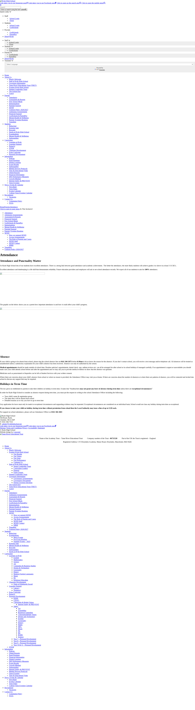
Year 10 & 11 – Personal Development (27, 645)
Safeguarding (14, 138)
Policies (12, 158)
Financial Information (16, 175)
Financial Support (15, 114)
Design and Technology (26, 617)
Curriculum (9, 140)
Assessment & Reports (17, 100)
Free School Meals (15, 102)
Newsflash (13, 187)
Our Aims (17, 458)
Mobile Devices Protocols (18, 169)
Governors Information (17, 83)
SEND (11, 108)
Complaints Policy (15, 201)
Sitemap (3, 428)
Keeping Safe (14, 128)
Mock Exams (18, 537)
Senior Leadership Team (22, 466)
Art (15, 564)
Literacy (16, 588)
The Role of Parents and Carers (20, 239)
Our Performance (20, 460)
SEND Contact (14, 243)
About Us (8, 77)
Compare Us (18, 462)
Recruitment (9, 195)
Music (16, 576)
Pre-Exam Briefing (20, 539)
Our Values (18, 456)
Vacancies (12, 197)
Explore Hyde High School (19, 87)
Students (8, 124)
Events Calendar (15, 191)
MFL (20, 627)
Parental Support (15, 106)
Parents (7, 95)
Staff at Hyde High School (18, 81)
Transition (12, 122)
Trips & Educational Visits (18, 171)
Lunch (11, 93)
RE (19, 633)
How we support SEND (17, 235)
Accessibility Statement (36, 428)
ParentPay (13, 34)
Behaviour (12, 126)
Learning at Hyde (15, 142)
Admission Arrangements (18, 112)
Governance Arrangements (23, 479)
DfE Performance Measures (19, 177)
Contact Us (9, 199)
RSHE (16, 598)
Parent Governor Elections (23, 483)
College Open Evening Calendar (20, 193)
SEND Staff (13, 241)
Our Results (18, 454)
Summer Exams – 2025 (22, 541)
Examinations (14, 134)
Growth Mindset (15, 179)
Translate (102, 70)
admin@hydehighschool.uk (12, 424)
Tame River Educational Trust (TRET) (23, 85)
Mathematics (18, 560)
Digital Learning (15, 162)
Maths (20, 625)
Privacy (25, 428)
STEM (11, 148)
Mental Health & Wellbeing (19, 118)
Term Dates (13, 189)
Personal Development (17, 154)
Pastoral (16, 470)
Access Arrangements (16, 237)
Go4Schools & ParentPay (18, 116)
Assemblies (22, 611)
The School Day (15, 91)
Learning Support (15, 144)
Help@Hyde (9, 36)
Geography (18, 570)
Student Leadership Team (18, 89)
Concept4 (16, 432)
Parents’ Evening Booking (18, 120)
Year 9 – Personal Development (25, 643)
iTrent (12, 21)
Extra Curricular (15, 152)
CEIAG (16, 600)
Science (16, 562)
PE (15, 578)
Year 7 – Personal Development (25, 639)
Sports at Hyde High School (19, 132)
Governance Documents (22, 481)
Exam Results (14, 165)
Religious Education (21, 580)
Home (7, 75)
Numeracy (17, 590)
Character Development (17, 150)
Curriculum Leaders (21, 468)
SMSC (16, 606)
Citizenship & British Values (24, 602)
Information (9, 156)
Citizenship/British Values (27, 615)
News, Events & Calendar (14, 185)
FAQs (11, 203)
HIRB (11, 245)
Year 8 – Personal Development (25, 641)
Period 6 (12, 146)
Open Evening (14, 183)
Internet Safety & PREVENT (19, 181)
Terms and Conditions (14, 428)
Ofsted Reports (14, 173)
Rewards (12, 130)
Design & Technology (21, 568)
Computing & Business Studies (25, 566)
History (16, 572)
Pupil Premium (14, 160)
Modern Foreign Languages (23, 574)
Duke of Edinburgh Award (23, 584)
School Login (14, 19)
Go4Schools (14, 27)
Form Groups (18, 472)
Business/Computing (25, 613)
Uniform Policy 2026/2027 (18, 110)
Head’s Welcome (15, 79)
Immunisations (14, 104)
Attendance (13, 97)
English (16, 558)
